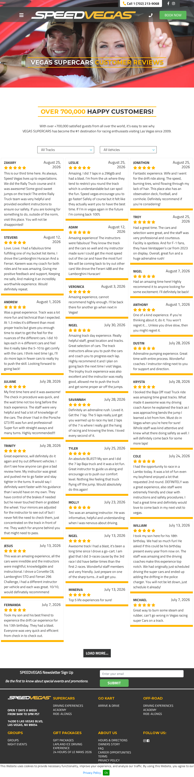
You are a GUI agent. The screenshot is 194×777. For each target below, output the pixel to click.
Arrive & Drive (109, 705)
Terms (102, 756)
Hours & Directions (113, 740)
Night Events (17, 744)
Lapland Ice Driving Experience (67, 746)
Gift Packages (63, 740)
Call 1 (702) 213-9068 (142, 3)
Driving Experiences (68, 705)
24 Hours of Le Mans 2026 (72, 752)
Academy (59, 710)
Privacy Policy (92, 772)
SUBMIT (114, 683)
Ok (106, 772)
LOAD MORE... (97, 653)
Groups (13, 740)
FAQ (101, 748)
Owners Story (109, 744)
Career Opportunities (114, 752)
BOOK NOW (173, 15)
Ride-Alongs (62, 713)
